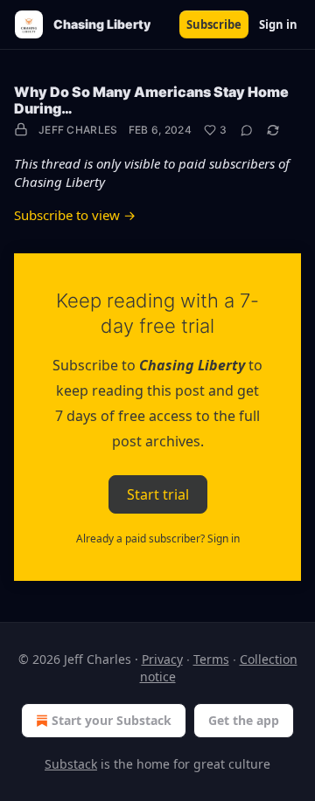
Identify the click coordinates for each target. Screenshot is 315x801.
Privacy (162, 659)
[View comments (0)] (246, 130)
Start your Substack (112, 720)
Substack (71, 764)
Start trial (158, 493)
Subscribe (214, 24)
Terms (211, 659)
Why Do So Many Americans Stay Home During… (151, 100)
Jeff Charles (78, 129)
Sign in (278, 24)
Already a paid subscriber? (158, 538)
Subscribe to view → (75, 215)
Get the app (243, 720)
